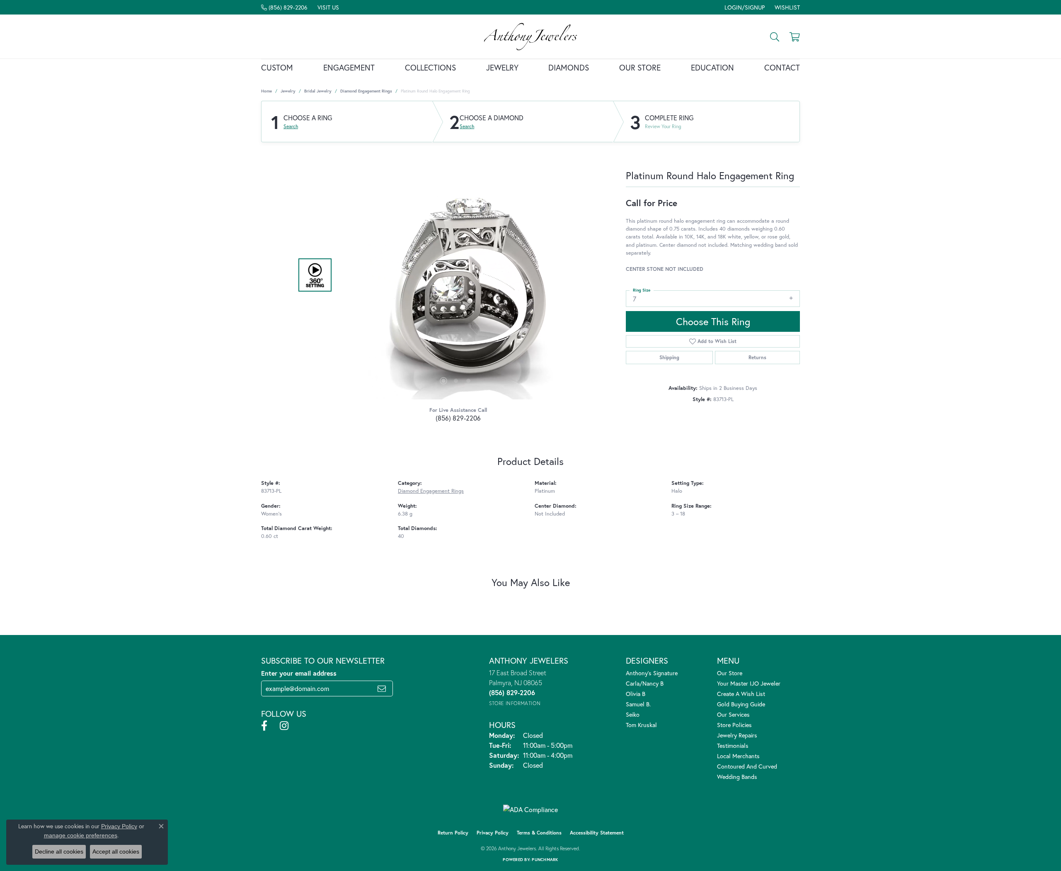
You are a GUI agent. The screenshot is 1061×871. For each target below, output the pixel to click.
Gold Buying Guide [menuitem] (741, 704)
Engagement (349, 67)
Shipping (669, 357)
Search (290, 126)
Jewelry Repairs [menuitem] (737, 735)
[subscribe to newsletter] (381, 688)
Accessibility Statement (597, 833)
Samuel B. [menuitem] (638, 704)
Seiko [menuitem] (633, 714)
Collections (430, 67)
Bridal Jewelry (318, 91)
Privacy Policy (493, 833)
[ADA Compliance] (530, 810)
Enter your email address (299, 673)
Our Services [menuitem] (733, 714)
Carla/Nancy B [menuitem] (645, 683)
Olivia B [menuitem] (635, 694)
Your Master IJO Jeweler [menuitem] (748, 683)
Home (266, 91)
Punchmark (545, 859)
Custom (277, 67)
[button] (744, 7)
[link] (284, 7)
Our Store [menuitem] (729, 673)
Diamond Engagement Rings (366, 91)
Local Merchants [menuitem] (738, 756)
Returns (757, 357)
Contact (782, 67)
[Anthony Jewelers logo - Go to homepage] (530, 36)
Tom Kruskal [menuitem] (641, 725)
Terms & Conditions (539, 833)
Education (712, 67)
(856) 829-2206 (458, 418)
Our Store (640, 67)
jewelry (288, 91)
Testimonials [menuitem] (733, 745)
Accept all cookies (115, 851)
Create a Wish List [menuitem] (741, 694)
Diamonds (568, 67)
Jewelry (502, 67)
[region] (456, 275)
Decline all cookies (59, 851)
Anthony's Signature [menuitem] (652, 673)
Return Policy (453, 833)
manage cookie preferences (80, 835)
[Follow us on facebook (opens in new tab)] (264, 726)
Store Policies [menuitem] (734, 725)
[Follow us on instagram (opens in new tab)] (284, 726)
